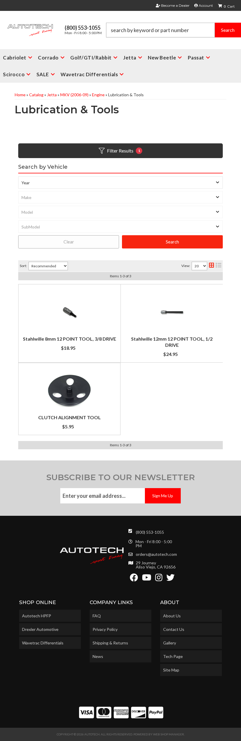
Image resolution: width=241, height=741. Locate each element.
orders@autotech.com (156, 554)
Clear (68, 241)
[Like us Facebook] (134, 578)
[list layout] (218, 266)
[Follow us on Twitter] (170, 578)
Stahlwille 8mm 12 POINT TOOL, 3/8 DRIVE (69, 339)
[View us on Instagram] (159, 578)
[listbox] (120, 182)
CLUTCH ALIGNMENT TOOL (69, 417)
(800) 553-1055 (150, 532)
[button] (173, 30)
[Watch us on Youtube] (146, 578)
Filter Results (123, 150)
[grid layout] (211, 266)
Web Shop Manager (168, 734)
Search (172, 241)
